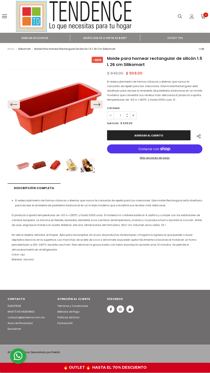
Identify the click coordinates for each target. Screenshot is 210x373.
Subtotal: (113, 123)
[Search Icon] (180, 16)
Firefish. (56, 352)
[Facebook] (110, 309)
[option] (35, 38)
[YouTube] (130, 309)
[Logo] (73, 16)
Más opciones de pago (155, 158)
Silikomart (24, 49)
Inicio (11, 49)
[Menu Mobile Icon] (4, 16)
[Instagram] (120, 309)
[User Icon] (192, 16)
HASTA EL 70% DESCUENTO (119, 367)
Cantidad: (113, 108)
